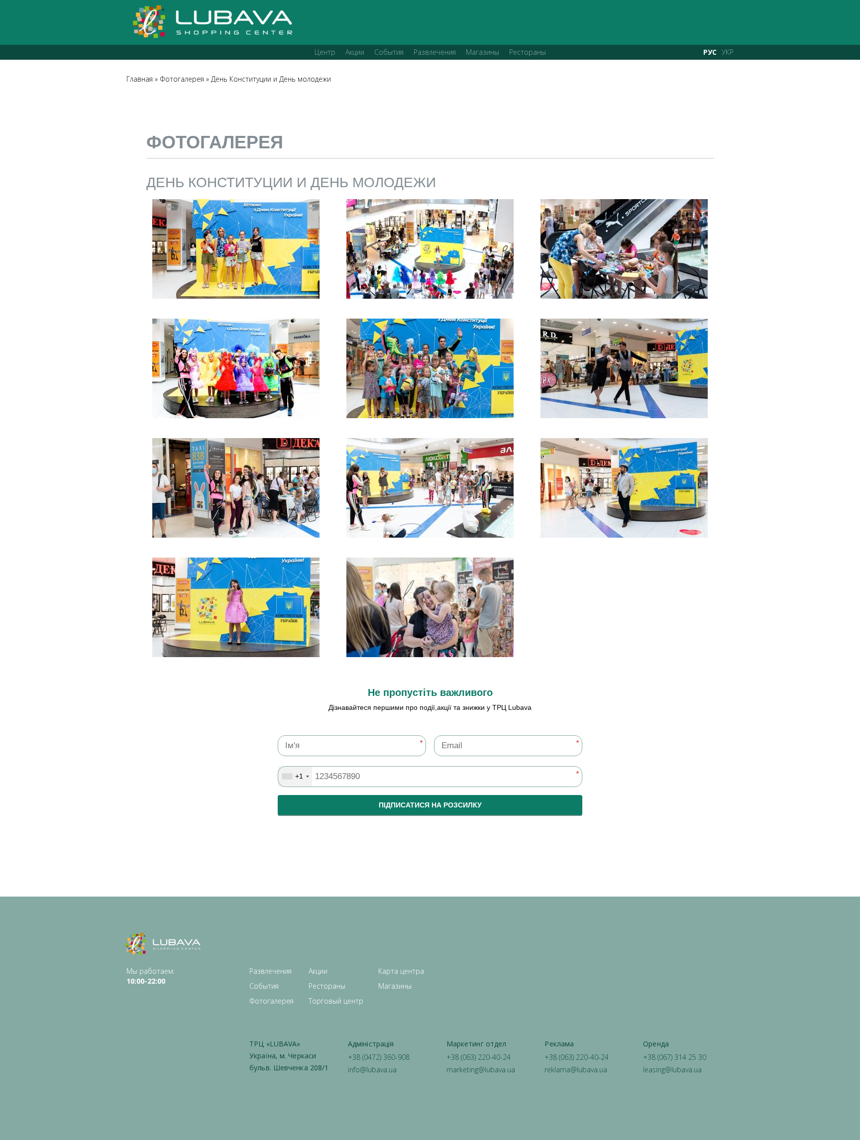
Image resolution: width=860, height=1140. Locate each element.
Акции (354, 52)
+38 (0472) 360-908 (379, 1057)
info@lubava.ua (372, 1069)
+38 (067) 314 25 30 (674, 1057)
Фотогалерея (182, 79)
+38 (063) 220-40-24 (478, 1057)
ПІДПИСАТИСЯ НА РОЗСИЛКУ (430, 805)
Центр (325, 52)
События (389, 52)
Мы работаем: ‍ (150, 976)
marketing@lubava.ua (480, 1069)
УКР (728, 52)
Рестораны (527, 52)
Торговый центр (336, 1001)
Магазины (482, 52)
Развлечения (435, 52)
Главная (139, 79)
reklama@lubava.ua (575, 1069)
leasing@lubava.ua (672, 1069)
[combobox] (295, 777)
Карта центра (401, 971)
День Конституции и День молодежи (271, 79)
